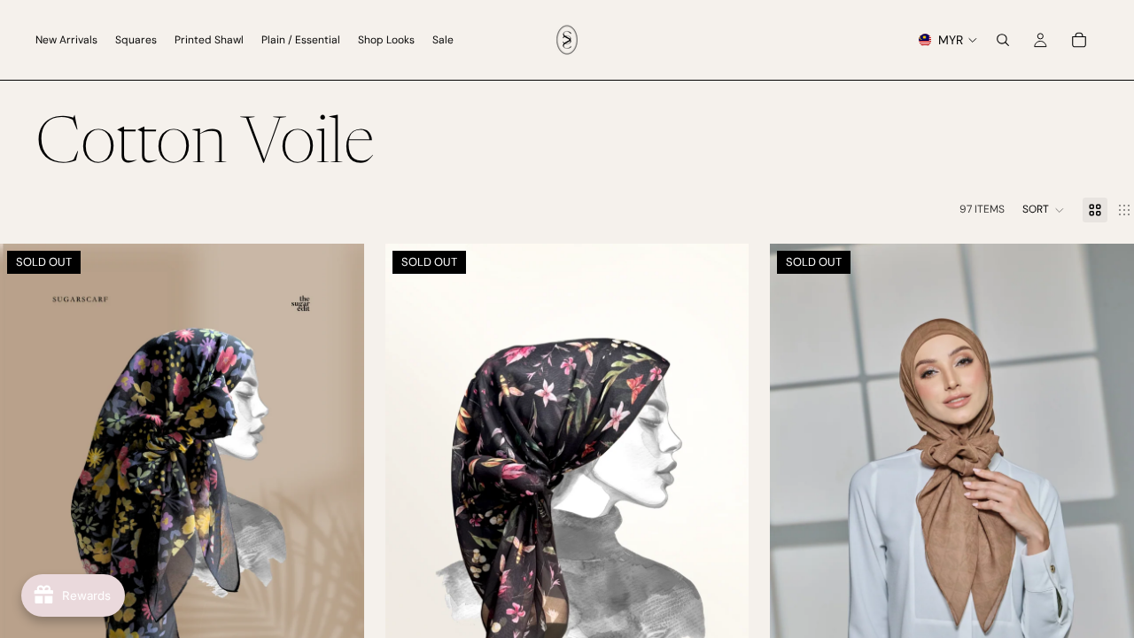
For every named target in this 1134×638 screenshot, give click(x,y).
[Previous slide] (26, 516)
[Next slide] (337, 516)
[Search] (1002, 39)
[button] (1043, 210)
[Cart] (1079, 39)
